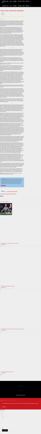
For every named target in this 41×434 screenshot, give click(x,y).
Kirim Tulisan (20, 1)
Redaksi (24, 1)
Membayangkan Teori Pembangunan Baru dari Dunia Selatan (9, 243)
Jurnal (11, 1)
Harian (7, 1)
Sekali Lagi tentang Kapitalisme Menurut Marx (7, 286)
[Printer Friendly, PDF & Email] (12, 18)
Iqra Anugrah (2, 14)
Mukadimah (4, 1)
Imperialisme (27, 1)
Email (3, 428)
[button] (30, 1)
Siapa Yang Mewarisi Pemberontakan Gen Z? (7, 371)
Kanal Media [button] (14, 1)
